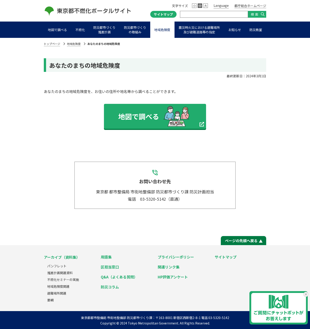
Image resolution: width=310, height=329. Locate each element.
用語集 (106, 257)
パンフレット (56, 266)
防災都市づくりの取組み (135, 29)
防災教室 (255, 29)
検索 (255, 14)
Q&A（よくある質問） (119, 277)
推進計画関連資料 (60, 273)
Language (221, 5)
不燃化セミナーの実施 (63, 279)
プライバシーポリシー (176, 257)
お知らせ (234, 29)
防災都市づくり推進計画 (104, 29)
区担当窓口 (110, 267)
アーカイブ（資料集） (62, 257)
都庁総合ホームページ (250, 5)
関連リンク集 (169, 267)
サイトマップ (163, 14)
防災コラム (110, 287)
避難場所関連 (56, 293)
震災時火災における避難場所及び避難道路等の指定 (199, 29)
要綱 (50, 300)
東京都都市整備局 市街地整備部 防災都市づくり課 (116, 317)
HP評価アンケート (173, 277)
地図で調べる (57, 29)
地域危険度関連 (58, 286)
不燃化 (80, 29)
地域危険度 (162, 29)
